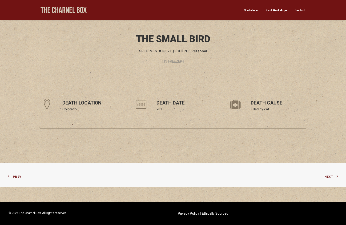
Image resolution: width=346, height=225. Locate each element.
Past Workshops (276, 10)
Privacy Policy (189, 213)
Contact (300, 10)
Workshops (251, 10)
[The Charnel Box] (63, 10)
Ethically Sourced (215, 213)
